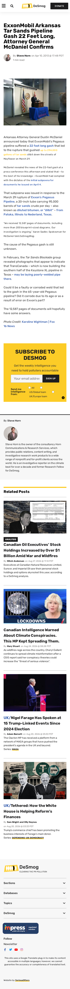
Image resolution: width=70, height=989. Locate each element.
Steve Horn (24, 55)
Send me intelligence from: (18, 392)
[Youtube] (16, 949)
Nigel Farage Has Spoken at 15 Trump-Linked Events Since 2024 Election (32, 723)
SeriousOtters (22, 980)
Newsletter (10, 944)
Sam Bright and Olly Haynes (22, 822)
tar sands (23, 206)
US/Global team (37, 392)
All (33, 388)
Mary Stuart (13, 646)
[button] (35, 883)
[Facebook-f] (5, 949)
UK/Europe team (38, 396)
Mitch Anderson (15, 561)
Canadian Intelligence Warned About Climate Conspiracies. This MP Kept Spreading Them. (31, 635)
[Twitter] (10, 949)
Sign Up (51, 378)
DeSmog (39, 6)
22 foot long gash (41, 145)
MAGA (15, 749)
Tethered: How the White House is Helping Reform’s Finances (30, 811)
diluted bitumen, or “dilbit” (35, 210)
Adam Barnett (14, 734)
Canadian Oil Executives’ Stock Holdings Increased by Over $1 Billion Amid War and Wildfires (32, 550)
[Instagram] (21, 949)
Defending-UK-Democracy (28, 838)
